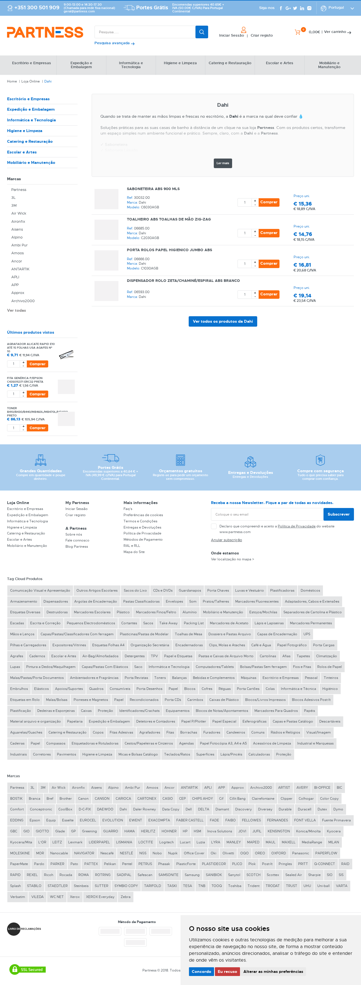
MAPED (253, 842)
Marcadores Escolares (92, 612)
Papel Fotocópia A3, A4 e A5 (223, 743)
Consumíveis (120, 689)
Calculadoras (259, 754)
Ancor (16, 261)
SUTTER (101, 886)
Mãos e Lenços (22, 634)
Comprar (37, 364)
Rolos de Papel (329, 667)
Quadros (96, 689)
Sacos (148, 623)
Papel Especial (224, 721)
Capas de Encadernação (277, 634)
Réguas (225, 689)
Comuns (258, 732)
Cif (221, 798)
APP (15, 284)
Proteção (105, 710)
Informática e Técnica (298, 689)
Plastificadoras (282, 590)
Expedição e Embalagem (31, 109)
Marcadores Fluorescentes (257, 601)
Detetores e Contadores (155, 721)
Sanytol (234, 875)
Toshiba (234, 886)
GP (73, 831)
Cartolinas (268, 656)
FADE (214, 820)
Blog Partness (76, 546)
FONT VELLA (305, 820)
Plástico (123, 612)
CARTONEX (146, 798)
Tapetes (303, 656)
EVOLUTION (112, 820)
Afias (286, 656)
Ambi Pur (19, 245)
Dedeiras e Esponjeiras (56, 710)
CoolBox (65, 809)
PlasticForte (186, 864)
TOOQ (217, 886)
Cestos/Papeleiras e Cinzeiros (149, 743)
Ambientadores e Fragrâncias (94, 678)
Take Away (168, 623)
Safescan (145, 875)
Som (193, 601)
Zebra (126, 897)
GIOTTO (42, 831)
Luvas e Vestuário (249, 590)
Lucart (185, 842)
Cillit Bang (238, 798)
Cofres (207, 689)
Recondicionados (144, 699)
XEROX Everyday (100, 897)
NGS (142, 853)
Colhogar (306, 798)
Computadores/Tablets (215, 667)
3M (14, 205)
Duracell (304, 809)
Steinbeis (81, 886)
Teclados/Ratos (177, 754)
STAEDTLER (58, 886)
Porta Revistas (136, 678)
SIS (341, 875)
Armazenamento (23, 601)
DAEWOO (105, 809)
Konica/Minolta (308, 831)
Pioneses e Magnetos (91, 699)
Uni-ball (323, 886)
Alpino (17, 237)
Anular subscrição (226, 540)
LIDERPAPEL (99, 842)
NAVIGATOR (84, 853)
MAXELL (289, 842)
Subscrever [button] (339, 514)
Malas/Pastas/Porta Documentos (37, 678)
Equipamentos (178, 710)
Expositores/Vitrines (69, 645)
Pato (74, 864)
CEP (182, 798)
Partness (18, 189)
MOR (40, 853)
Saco (138, 667)
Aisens (17, 229)
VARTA (341, 886)
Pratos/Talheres (216, 601)
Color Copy (329, 798)
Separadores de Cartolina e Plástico (312, 612)
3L (13, 197)
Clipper (286, 798)
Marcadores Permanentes (311, 623)
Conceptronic (41, 809)
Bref (50, 798)
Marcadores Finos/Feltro (156, 612)
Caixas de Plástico (224, 699)
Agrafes (16, 656)
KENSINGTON (279, 831)
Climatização (326, 656)
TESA (187, 886)
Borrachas (188, 732)
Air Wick (18, 213)
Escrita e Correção (45, 623)
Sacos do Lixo (135, 590)
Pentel (127, 864)
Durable (285, 809)
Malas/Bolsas (56, 699)
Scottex (273, 875)
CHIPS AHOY (202, 798)
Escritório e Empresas (28, 98)
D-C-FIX (85, 809)
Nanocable (59, 853)
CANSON (102, 798)
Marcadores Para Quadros (276, 710)
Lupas (15, 667)
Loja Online (30, 81)
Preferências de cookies (143, 515)
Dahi (48, 81)
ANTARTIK (20, 269)
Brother (66, 798)
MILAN (333, 842)
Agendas (186, 743)
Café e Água (261, 645)
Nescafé (107, 853)
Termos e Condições (140, 521)
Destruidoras (57, 612)
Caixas (86, 710)
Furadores (211, 732)
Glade (60, 831)
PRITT (303, 864)
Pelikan (110, 864)
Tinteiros (331, 678)
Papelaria (75, 721)
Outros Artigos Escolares (97, 590)
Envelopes (174, 601)
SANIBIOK (214, 875)
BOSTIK (16, 798)
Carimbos (195, 699)
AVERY (302, 787)
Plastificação (20, 710)
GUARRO (110, 831)
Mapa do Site (134, 552)
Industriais (18, 754)
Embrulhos (19, 689)
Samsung (192, 875)
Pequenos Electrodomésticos (91, 623)
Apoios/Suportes (69, 689)
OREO (260, 853)
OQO (244, 853)
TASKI (172, 886)
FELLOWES (251, 820)
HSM (197, 831)
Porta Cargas (323, 645)
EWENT (135, 820)
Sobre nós (73, 534)
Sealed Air (293, 875)
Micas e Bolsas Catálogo (138, 754)
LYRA (215, 842)
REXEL (32, 875)
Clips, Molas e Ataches (227, 645)
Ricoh (48, 875)
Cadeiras (17, 743)
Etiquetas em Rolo (25, 699)
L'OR (42, 842)
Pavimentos (66, 754)
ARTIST (284, 787)
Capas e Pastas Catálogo (293, 721)
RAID (345, 864)
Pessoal (311, 678)
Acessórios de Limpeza (272, 743)
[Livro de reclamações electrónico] (24, 929)
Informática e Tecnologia (31, 119)
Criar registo (75, 515)
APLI (15, 277)
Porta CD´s (173, 699)
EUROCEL (88, 820)
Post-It (267, 864)
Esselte (68, 820)
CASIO (167, 798)
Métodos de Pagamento (143, 539)
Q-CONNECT (324, 864)
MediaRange (312, 842)
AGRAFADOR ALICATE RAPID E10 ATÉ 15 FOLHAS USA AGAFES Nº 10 (31, 347)
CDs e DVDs (163, 590)
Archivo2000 (23, 300)
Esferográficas (255, 721)
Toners (160, 678)
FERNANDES (277, 820)
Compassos (55, 743)
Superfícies (205, 754)
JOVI (242, 831)
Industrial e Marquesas (315, 743)
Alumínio (189, 612)
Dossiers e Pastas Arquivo (229, 634)
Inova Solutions (219, 831)
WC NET (57, 897)
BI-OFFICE (322, 787)
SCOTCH (253, 875)
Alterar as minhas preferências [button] (273, 971)
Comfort (17, 809)
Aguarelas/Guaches (26, 732)
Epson (35, 820)
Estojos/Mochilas (263, 612)
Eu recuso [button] (227, 971)
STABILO (34, 886)
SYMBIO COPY (126, 886)
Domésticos (310, 590)
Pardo (39, 864)
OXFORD (278, 853)
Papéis (309, 710)
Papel (173, 689)
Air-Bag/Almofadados (100, 656)
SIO (330, 875)
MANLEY (233, 842)
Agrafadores (149, 732)
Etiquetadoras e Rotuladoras (95, 743)
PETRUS (145, 864)
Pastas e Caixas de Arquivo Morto (226, 656)
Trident (253, 886)
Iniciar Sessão (76, 509)
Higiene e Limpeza (24, 130)
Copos (98, 732)
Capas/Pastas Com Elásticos (105, 667)
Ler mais (223, 163)
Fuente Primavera (336, 820)
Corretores (42, 754)
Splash (15, 886)
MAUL (271, 842)
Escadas (17, 623)
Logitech (166, 842)
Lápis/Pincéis (231, 754)
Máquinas (248, 678)
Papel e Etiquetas (178, 656)
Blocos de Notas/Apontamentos (222, 710)
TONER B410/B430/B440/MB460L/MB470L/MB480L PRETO (38, 411)
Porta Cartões (248, 689)
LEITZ (57, 842)
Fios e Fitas (302, 667)
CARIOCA (123, 798)
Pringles (285, 864)
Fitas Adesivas (121, 732)
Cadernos (37, 656)
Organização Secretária (150, 645)
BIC (339, 787)
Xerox (75, 897)
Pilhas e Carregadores (28, 645)
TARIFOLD (152, 886)
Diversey (265, 809)
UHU (307, 886)
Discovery (243, 809)
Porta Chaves (218, 590)
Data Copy (170, 809)
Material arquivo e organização (35, 721)
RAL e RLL (132, 545)
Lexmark (75, 842)
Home (12, 81)
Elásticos (41, 689)
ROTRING (103, 875)
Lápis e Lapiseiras (269, 623)
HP (185, 831)
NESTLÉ (126, 853)
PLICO (237, 864)
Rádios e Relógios (285, 732)
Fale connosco (77, 540)
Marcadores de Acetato (229, 623)
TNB (201, 886)
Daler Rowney (144, 809)
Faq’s (128, 509)
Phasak (164, 864)
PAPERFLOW (326, 853)
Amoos (17, 253)
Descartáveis (329, 721)
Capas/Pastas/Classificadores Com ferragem (77, 634)
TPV (154, 656)
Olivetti (228, 853)
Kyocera (334, 831)
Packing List (194, 623)
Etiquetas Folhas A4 (108, 645)
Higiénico (330, 689)
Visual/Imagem (318, 732)
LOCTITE (145, 842)
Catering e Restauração (30, 141)
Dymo (338, 809)
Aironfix (18, 221)
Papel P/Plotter (193, 721)
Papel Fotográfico (292, 645)
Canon (83, 798)
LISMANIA (124, 842)
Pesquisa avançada (112, 43)
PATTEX (91, 864)
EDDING (16, 820)
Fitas (170, 732)
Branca (34, 798)
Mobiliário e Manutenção (31, 162)
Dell (189, 809)
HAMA (129, 831)
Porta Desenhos (149, 689)
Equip (51, 820)
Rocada (66, 875)
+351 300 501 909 (37, 8)
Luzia (201, 842)
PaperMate (19, 864)
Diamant (222, 809)
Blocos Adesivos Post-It (311, 699)
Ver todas (16, 310)
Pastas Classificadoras (141, 601)
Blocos (189, 689)
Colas (270, 689)
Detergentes (135, 656)
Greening (89, 831)
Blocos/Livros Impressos (265, 699)
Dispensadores (55, 601)
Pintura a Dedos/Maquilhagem (51, 667)
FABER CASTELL (190, 820)
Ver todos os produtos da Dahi (223, 321)
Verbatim (17, 897)
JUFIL (256, 831)
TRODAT (273, 886)
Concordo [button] (201, 971)
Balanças (179, 678)
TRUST (291, 886)
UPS (306, 634)
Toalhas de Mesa (188, 634)
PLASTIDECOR (214, 864)
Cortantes (129, 623)
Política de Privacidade (142, 533)
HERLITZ (148, 831)
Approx (17, 292)
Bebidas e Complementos (214, 678)
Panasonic (300, 853)
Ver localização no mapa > (232, 559)
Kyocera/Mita (21, 842)
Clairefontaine (263, 798)
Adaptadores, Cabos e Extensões (312, 601)
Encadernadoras (189, 645)
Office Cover (194, 853)
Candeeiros (235, 732)
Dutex (322, 809)
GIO (26, 831)
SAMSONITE (169, 875)
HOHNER (169, 831)
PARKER (57, 864)
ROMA (83, 875)
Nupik (173, 853)
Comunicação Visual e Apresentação (40, 590)
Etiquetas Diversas (25, 612)
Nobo (157, 853)
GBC (13, 831)
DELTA (203, 809)
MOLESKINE (20, 853)
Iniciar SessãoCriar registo (246, 35)
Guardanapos (190, 590)
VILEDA (37, 897)
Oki (213, 853)
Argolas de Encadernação (95, 601)
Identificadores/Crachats (139, 710)
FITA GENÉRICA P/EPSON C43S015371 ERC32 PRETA (25, 380)
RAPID (15, 875)
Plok (252, 864)
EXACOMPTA (159, 820)
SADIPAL (124, 875)
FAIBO (230, 820)
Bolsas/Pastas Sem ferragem (263, 667)
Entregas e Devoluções (142, 527)
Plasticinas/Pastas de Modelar (144, 634)
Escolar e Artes (22, 152)
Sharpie (314, 875)
